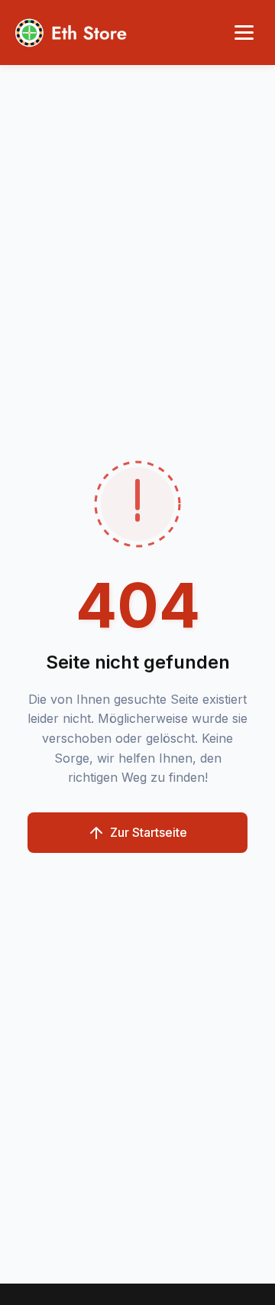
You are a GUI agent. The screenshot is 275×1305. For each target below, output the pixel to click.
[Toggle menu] (244, 32)
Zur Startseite (148, 832)
